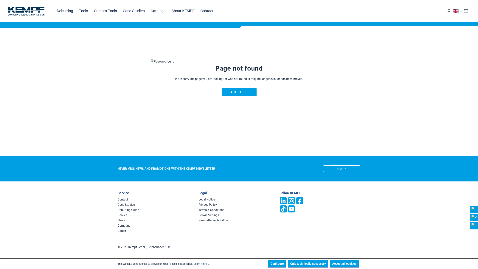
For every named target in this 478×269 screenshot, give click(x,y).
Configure (277, 263)
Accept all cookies (344, 263)
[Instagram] (291, 200)
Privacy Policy (207, 204)
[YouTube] (291, 208)
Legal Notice (206, 199)
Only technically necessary (308, 263)
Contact (123, 199)
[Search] (448, 11)
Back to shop (239, 92)
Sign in (341, 168)
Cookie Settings (208, 215)
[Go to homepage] (26, 11)
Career (122, 231)
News (121, 220)
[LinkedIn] (283, 200)
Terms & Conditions (211, 210)
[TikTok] (283, 208)
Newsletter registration (213, 220)
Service (122, 215)
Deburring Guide (128, 210)
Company (124, 225)
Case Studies (126, 204)
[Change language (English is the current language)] (457, 12)
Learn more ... (202, 263)
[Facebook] (299, 200)
